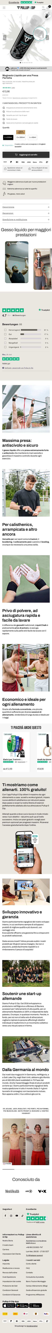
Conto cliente (31, 1264)
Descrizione (8, 207)
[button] (47, 37)
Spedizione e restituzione (15, 220)
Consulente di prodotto (35, 1277)
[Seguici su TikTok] (22, 1216)
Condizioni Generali (10, 1290)
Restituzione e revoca (11, 1268)
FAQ (28, 1268)
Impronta (6, 1264)
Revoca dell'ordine (10, 1273)
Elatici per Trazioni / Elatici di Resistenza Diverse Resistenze (12, 760)
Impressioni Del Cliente (12, 1254)
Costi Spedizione (9, 1277)
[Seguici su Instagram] (11, 1216)
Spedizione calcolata (20, 98)
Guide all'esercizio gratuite (36, 1290)
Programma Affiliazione (35, 1295)
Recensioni (8, 213)
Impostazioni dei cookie (12, 1281)
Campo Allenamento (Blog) (37, 1286)
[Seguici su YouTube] (17, 1216)
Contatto (29, 1273)
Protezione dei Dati (10, 1286)
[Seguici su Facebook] (5, 1216)
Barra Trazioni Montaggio (36, 1281)
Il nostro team (8, 1245)
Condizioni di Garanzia (11, 1295)
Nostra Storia (8, 1241)
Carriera (6, 1249)
